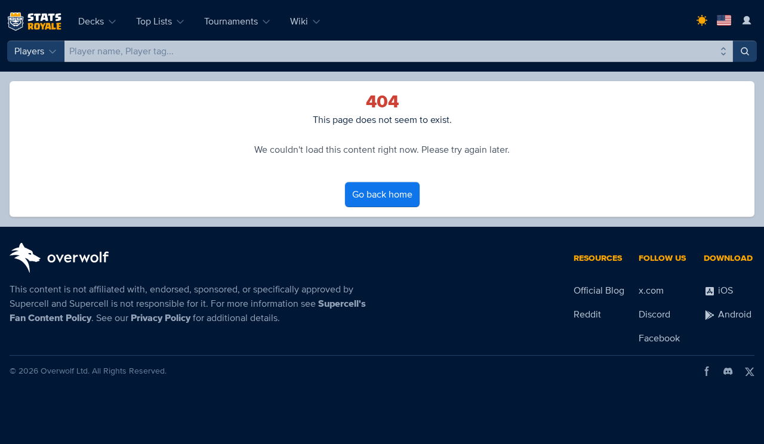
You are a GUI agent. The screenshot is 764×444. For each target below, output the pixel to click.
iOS (724, 291)
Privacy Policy (160, 318)
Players (29, 51)
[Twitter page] (749, 371)
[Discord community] (728, 371)
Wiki (299, 21)
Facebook (659, 338)
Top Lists (154, 21)
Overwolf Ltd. (65, 371)
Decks (91, 21)
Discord (654, 314)
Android (733, 314)
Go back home (382, 195)
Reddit (587, 314)
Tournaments (231, 21)
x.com (651, 291)
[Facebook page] (706, 371)
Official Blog (599, 291)
